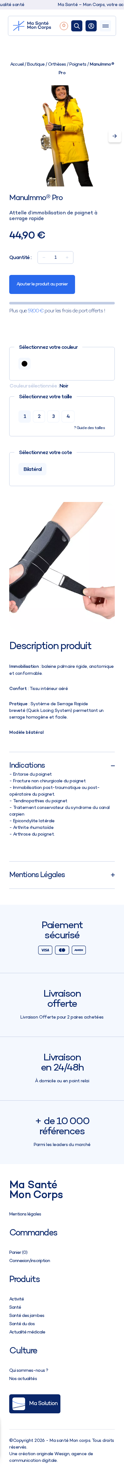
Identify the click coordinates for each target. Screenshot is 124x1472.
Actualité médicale (27, 1332)
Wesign (61, 1454)
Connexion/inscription (29, 1261)
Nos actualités (23, 1379)
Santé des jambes (26, 1316)
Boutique (36, 65)
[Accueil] (35, 25)
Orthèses (57, 65)
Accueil (16, 65)
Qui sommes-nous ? (28, 1371)
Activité (16, 1299)
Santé (15, 1308)
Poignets (77, 65)
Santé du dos (22, 1324)
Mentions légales (25, 1214)
